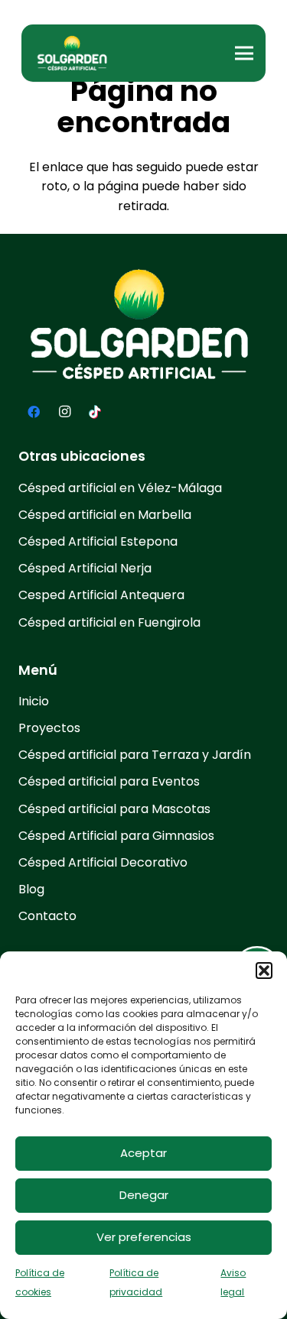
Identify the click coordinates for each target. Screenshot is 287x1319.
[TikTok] (95, 412)
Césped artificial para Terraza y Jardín (134, 754)
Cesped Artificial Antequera (101, 595)
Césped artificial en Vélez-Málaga (120, 488)
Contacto (47, 916)
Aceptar (143, 1153)
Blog (31, 889)
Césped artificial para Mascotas (114, 809)
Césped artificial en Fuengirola (109, 622)
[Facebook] (33, 412)
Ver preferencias (143, 1237)
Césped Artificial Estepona (98, 541)
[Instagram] (64, 412)
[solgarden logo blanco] (73, 53)
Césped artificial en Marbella (104, 514)
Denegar (143, 1195)
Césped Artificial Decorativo (103, 862)
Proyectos (49, 728)
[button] (264, 970)
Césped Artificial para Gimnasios (116, 835)
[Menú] (244, 53)
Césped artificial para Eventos (109, 781)
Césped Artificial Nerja (85, 568)
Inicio (33, 701)
